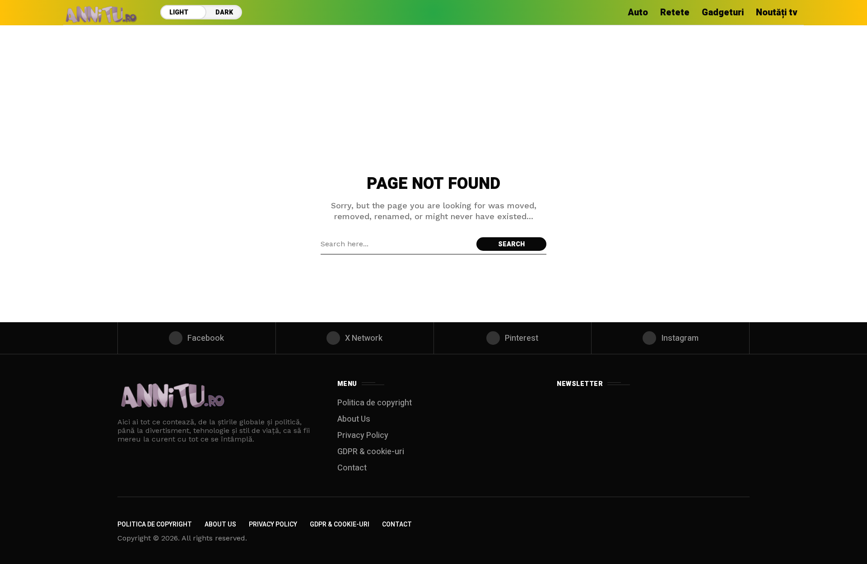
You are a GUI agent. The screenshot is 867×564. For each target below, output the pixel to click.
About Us (353, 419)
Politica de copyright (374, 403)
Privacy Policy (362, 435)
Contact (352, 468)
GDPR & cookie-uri (370, 452)
